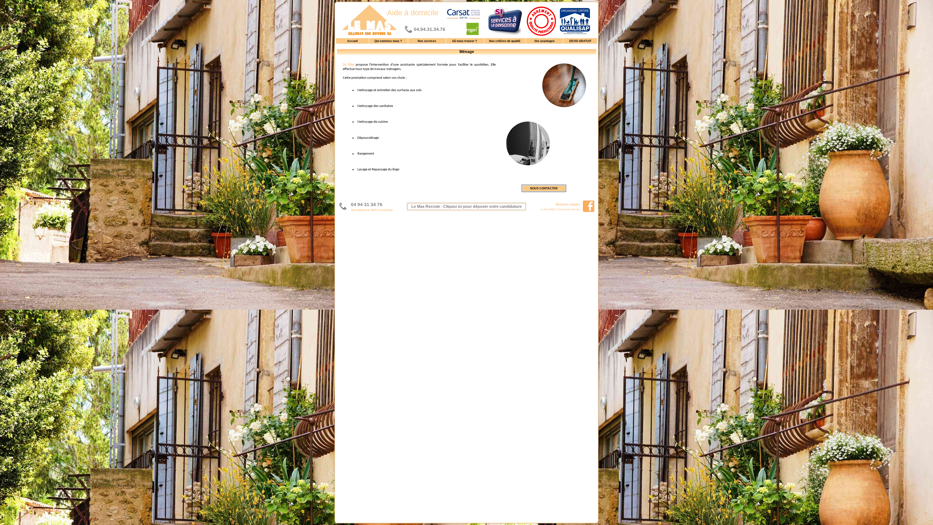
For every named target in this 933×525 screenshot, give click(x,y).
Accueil (352, 41)
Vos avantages (544, 41)
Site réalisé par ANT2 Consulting (372, 210)
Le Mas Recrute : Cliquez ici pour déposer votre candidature (466, 206)
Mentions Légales (568, 204)
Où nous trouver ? (465, 41)
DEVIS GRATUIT (580, 41)
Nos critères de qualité (504, 41)
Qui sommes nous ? (388, 41)
